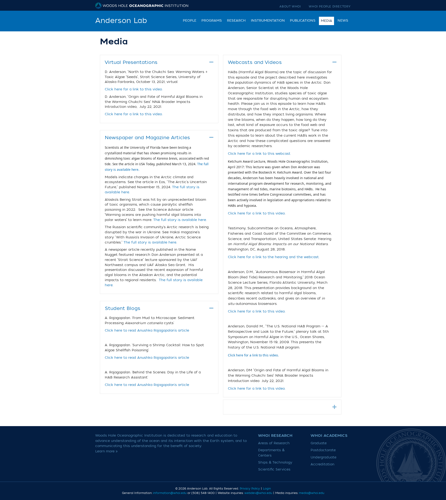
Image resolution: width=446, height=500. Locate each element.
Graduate (319, 443)
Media (326, 21)
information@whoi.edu (170, 493)
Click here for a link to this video (256, 213)
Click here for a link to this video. (134, 89)
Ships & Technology (275, 462)
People (189, 20)
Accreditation (322, 464)
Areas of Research (274, 443)
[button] (211, 62)
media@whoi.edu (311, 493)
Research (236, 20)
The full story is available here (150, 242)
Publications (302, 20)
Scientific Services (274, 469)
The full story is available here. (180, 220)
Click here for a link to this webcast (259, 153)
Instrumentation (268, 20)
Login (267, 488)
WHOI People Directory (330, 6)
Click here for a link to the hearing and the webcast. (273, 257)
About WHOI (290, 6)
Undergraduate (323, 457)
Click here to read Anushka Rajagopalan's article (147, 331)
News (343, 20)
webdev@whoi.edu (258, 493)
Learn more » (106, 451)
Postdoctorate (323, 450)
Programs (211, 20)
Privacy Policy (250, 488)
